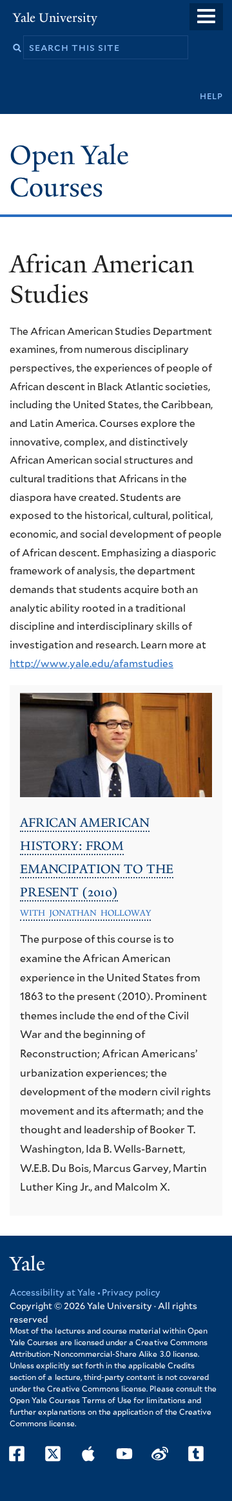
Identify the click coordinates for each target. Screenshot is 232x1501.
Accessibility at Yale (52, 1293)
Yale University (55, 18)
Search (17, 48)
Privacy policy (131, 1293)
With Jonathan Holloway (85, 912)
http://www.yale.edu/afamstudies (91, 664)
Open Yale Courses (69, 171)
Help (211, 96)
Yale (27, 1264)
